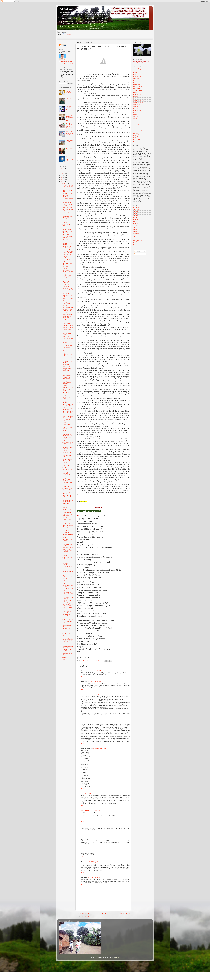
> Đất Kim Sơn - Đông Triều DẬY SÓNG (67, 405)
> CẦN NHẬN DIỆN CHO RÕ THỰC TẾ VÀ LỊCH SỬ (67, 594)
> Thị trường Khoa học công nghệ (67, 199)
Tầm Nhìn (135, 116)
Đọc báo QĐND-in (137, 88)
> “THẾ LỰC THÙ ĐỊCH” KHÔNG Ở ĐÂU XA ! (67, 276)
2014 (62, 177)
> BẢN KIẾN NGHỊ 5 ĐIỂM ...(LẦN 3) (67, 601)
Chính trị (135, 213)
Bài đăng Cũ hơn (124, 913)
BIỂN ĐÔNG (136, 207)
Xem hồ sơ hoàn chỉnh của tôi (66, 63)
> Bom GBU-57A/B (66, 319)
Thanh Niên (136, 120)
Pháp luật (135, 223)
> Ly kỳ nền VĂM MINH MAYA (66, 257)
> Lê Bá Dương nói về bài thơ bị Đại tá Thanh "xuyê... (67, 452)
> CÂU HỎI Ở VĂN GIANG (67, 334)
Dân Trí (135, 80)
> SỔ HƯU (64, 517)
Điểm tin (135, 245)
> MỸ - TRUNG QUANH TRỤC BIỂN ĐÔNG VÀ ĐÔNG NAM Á (66, 369)
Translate (69, 34)
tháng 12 (64, 183)
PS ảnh (135, 221)
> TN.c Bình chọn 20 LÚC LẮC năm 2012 (67, 303)
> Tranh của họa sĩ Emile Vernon (66, 485)
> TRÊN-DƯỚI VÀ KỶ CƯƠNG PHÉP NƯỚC (67, 389)
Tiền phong (136, 124)
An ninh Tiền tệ (137, 69)
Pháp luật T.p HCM (137, 110)
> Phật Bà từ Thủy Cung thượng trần (67, 225)
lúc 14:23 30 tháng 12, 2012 (89, 793)
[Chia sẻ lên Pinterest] (111, 661)
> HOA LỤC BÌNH (66, 375)
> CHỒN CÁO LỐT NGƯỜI (66, 650)
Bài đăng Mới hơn (83, 913)
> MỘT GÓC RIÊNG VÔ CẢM (67, 612)
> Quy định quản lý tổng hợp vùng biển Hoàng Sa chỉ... (67, 536)
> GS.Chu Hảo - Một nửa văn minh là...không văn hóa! (67, 217)
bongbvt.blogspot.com (66, 61)
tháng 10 (64, 659)
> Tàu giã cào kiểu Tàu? (67, 619)
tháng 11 (64, 657)
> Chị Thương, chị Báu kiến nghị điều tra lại (67, 228)
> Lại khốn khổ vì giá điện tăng (67, 362)
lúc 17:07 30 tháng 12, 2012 (94, 810)
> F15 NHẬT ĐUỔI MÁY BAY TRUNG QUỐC (67, 421)
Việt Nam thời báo (137, 139)
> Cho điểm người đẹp (67, 633)
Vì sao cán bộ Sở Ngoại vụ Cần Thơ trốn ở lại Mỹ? (69, 158)
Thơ (134, 227)
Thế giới (135, 229)
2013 (62, 179)
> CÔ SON (64, 467)
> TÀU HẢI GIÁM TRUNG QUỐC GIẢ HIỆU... (67, 582)
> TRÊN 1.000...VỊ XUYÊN (66, 221)
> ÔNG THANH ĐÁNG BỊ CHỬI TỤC (67, 522)
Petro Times (136, 108)
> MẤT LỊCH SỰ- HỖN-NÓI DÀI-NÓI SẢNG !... (67, 544)
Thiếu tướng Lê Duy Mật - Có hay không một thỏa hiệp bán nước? (69, 117)
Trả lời (82, 676)
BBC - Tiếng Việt (137, 76)
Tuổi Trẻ (135, 132)
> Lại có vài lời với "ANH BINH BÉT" (67, 285)
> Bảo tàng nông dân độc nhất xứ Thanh (67, 435)
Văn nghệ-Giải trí (137, 241)
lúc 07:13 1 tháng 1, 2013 (94, 862)
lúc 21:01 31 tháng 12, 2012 (94, 851)
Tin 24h (135, 126)
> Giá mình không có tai (67, 532)
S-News (135, 114)
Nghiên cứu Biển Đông (138, 100)
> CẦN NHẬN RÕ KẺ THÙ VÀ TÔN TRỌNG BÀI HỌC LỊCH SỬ (67, 549)
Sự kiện (135, 225)
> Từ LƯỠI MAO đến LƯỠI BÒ (67, 554)
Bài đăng (137, 251)
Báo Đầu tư (136, 73)
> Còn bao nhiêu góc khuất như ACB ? (67, 317)
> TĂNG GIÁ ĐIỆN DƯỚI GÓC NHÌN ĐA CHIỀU (67, 439)
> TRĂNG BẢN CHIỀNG (65, 267)
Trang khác (136, 233)
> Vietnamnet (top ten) (67, 336)
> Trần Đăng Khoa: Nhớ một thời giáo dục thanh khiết (67, 195)
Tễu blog (135, 118)
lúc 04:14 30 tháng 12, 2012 (94, 722)
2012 (62, 181)
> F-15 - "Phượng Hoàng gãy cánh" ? (67, 322)
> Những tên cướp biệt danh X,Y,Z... (67, 232)
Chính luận (135, 211)
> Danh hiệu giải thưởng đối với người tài (67, 526)
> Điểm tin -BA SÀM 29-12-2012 (67, 264)
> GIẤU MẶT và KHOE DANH (66, 504)
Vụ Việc (135, 243)
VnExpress (135, 141)
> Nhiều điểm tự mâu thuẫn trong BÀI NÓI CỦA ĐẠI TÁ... (67, 447)
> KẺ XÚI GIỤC (66, 293)
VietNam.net (136, 137)
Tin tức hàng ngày (137, 130)
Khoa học (135, 217)
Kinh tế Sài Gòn (137, 94)
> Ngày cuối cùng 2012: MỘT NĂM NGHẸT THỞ (67, 209)
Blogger (117, 957)
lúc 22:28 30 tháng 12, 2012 (93, 837)
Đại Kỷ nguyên (136, 84)
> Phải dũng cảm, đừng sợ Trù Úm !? (67, 647)
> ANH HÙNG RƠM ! (67, 482)
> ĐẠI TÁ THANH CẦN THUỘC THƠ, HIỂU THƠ (67, 514)
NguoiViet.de (84, 810)
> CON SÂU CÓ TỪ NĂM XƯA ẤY (67, 383)
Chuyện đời (136, 209)
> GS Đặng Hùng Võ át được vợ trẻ (67, 492)
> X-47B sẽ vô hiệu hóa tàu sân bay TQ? (67, 417)
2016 (62, 173)
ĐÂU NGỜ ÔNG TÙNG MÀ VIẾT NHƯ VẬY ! (69, 125)
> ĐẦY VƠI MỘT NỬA (67, 339)
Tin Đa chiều (136, 128)
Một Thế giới (136, 98)
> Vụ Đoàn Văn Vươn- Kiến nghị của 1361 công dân (67, 236)
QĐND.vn (135, 112)
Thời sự (135, 231)
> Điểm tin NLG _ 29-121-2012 (67, 260)
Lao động (135, 96)
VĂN (134, 237)
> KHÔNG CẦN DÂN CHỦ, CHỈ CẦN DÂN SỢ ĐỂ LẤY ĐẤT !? (67, 426)
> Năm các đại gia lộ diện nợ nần (67, 244)
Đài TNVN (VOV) (137, 86)
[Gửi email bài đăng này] (105, 661)
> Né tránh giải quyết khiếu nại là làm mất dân (67, 272)
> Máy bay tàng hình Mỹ (67, 325)
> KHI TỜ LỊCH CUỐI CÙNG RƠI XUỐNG (67, 186)
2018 (62, 168)
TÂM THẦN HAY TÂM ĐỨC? (69, 108)
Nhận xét (137, 254)
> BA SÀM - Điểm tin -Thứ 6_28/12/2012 (67, 310)
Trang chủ (61, 38)
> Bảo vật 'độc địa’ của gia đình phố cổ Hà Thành (67, 342)
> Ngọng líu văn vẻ (66, 202)
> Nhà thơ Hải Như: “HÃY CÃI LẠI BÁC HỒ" (67, 616)
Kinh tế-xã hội (136, 219)
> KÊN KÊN (65, 507)
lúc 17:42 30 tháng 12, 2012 (94, 826)
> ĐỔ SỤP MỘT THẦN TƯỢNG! (67, 540)
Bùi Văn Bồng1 (66, 9)
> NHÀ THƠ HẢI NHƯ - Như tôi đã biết (67, 605)
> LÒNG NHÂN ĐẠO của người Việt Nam (67, 330)
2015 (62, 175)
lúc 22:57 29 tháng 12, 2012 (94, 694)
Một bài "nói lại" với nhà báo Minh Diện (69, 133)
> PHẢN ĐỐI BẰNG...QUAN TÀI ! (67, 474)
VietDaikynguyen (137, 136)
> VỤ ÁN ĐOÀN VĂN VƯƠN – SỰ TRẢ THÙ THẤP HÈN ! (67, 253)
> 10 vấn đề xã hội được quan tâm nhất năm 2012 (67, 190)
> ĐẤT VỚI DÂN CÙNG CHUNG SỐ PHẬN (67, 394)
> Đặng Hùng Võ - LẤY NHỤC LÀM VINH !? (67, 497)
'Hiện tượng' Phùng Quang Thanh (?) (69, 100)
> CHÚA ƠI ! (65, 385)
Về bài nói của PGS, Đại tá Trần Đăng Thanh (67, 443)
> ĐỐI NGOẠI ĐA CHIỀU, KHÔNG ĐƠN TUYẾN (66, 248)
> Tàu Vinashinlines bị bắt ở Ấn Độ (67, 358)
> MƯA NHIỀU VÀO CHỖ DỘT (67, 564)
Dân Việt (135, 82)
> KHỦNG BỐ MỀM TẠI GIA (67, 567)
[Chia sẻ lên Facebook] (109, 661)
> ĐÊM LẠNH (65, 373)
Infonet (135, 92)
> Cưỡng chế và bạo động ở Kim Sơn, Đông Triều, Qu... (67, 479)
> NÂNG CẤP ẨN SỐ (67, 364)
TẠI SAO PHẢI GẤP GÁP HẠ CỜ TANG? (69, 92)
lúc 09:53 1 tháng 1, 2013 (94, 877)
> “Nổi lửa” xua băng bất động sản (67, 408)
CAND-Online (136, 78)
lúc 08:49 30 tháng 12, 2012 (99, 748)
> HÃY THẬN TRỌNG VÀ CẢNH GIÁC (67, 470)
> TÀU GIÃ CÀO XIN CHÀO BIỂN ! (67, 598)
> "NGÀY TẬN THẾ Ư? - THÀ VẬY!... (67, 529)
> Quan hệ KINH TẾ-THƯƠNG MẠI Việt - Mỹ (67, 347)
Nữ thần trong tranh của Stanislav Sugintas (67, 489)
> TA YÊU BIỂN (66, 561)
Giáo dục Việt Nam (137, 90)
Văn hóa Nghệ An (137, 134)
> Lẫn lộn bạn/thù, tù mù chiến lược (67, 401)
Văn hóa (135, 239)
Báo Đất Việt (136, 71)
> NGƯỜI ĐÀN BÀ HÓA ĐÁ (66, 431)
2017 (62, 171)
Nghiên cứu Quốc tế (138, 102)
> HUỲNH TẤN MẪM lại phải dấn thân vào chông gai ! (67, 640)
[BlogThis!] (106, 661)
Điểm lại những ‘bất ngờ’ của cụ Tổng (69, 150)
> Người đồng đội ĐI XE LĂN (67, 654)
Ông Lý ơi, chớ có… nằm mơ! (69, 141)
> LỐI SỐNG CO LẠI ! (67, 520)
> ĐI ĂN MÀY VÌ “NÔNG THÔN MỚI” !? (67, 630)
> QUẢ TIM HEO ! (66, 575)
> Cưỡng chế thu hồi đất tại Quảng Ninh (67, 501)
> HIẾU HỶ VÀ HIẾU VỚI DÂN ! (67, 577)
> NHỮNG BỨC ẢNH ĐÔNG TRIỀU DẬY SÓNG (67, 290)
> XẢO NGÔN (65, 644)
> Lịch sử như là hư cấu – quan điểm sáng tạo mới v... (67, 571)
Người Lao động (137, 106)
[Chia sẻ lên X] (108, 661)
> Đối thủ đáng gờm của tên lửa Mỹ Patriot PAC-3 (67, 413)
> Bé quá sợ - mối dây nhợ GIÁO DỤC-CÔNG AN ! (67, 281)
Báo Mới (135, 75)
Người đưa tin (136, 104)
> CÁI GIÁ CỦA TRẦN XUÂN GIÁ (67, 608)
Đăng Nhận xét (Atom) (87, 916)
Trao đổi (135, 235)
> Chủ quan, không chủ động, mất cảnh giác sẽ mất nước (67, 379)
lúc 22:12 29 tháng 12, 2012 (94, 670)
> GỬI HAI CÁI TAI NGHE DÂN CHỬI (67, 460)
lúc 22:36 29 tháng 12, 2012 (94, 681)
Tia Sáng (135, 122)
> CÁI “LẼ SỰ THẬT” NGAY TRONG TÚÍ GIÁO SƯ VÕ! (67, 464)
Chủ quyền (135, 215)
